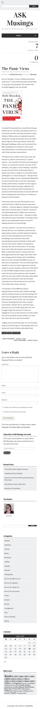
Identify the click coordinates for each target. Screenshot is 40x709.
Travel (13, 692)
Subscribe (7, 453)
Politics (6, 596)
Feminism (7, 570)
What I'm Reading (9, 617)
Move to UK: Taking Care (11, 587)
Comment (5, 364)
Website (4, 400)
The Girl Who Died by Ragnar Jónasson (16, 469)
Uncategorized (8, 608)
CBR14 (14, 681)
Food (6, 685)
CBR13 (7, 681)
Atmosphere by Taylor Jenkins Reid (14, 484)
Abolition (7, 541)
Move (27, 687)
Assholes (7, 549)
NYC (19, 689)
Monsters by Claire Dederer (12, 488)
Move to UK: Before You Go (12, 579)
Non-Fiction (16, 333)
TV (17, 693)
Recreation (14, 691)
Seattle (7, 693)
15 (29, 649)
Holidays (28, 685)
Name (4, 385)
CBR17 (32, 681)
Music (6, 689)
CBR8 (31, 676)
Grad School (16, 685)
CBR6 (20, 676)
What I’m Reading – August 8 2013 (25, 340)
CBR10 (13, 679)
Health (22, 685)
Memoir (21, 687)
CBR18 (6, 683)
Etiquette (7, 566)
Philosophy (24, 689)
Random (7, 600)
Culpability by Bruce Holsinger (13, 473)
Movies (31, 687)
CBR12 (26, 679)
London (16, 687)
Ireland (7, 687)
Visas (5, 612)
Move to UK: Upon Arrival (11, 591)
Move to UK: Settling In (11, 583)
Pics (30, 689)
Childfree (7, 562)
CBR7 (26, 676)
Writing (6, 621)
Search (34, 6)
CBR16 (26, 681)
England (17, 683)
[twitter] (2, 3)
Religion (20, 691)
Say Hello (29, 706)
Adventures (7, 545)
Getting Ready (8, 574)
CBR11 (20, 679)
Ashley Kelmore (16, 74)
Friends (10, 685)
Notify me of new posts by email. (15, 412)
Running (26, 691)
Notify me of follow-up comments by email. (18, 407)
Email (4, 393)
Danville (12, 683)
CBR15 (20, 681)
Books (4, 333)
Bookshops (7, 558)
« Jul (4, 662)
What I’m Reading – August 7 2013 (14, 339)
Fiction (32, 683)
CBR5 (9, 333)
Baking (6, 553)
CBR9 (7, 678)
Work (24, 693)
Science (31, 691)
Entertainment (25, 683)
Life (11, 687)
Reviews (33, 74)
